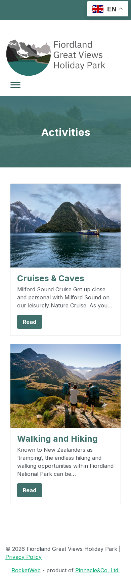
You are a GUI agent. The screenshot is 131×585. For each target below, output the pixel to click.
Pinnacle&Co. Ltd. (97, 570)
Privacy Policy (23, 557)
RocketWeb (26, 570)
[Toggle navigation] (15, 85)
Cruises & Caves (50, 278)
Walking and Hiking (57, 439)
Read (29, 321)
